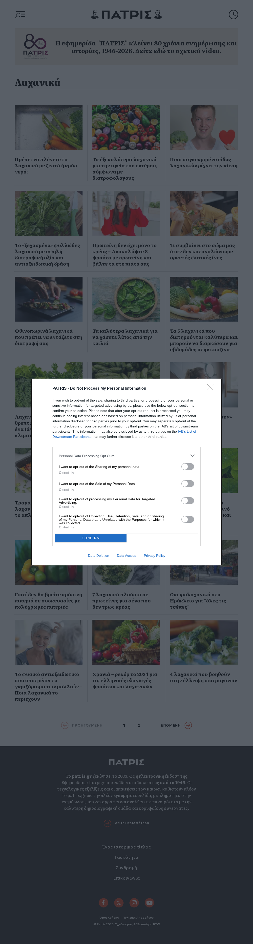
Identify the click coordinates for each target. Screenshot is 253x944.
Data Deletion (98, 556)
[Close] (212, 388)
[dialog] (126, 472)
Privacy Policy (154, 556)
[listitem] (126, 455)
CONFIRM (91, 538)
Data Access (126, 556)
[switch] (187, 466)
